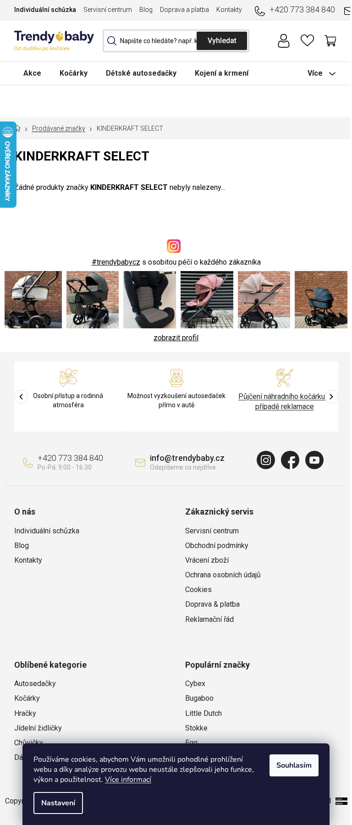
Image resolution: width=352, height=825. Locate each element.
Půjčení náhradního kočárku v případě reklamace (284, 401)
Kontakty (229, 9)
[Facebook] (290, 460)
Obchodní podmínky (216, 545)
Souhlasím (294, 765)
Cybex (195, 683)
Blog (146, 9)
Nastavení (58, 803)
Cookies (198, 589)
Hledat (222, 41)
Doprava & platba (212, 604)
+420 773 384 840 (302, 9)
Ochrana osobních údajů (223, 574)
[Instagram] (266, 460)
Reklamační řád (209, 619)
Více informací (128, 780)
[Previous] (21, 397)
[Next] (331, 397)
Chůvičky (28, 742)
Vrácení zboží (207, 560)
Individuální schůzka (45, 9)
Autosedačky (35, 683)
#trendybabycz (116, 262)
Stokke (196, 728)
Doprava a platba (184, 9)
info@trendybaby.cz (187, 458)
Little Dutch (203, 713)
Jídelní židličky (38, 728)
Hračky (25, 713)
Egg (191, 742)
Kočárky (27, 698)
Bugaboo (199, 698)
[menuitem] (32, 73)
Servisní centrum (107, 9)
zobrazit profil (176, 337)
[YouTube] (314, 460)
